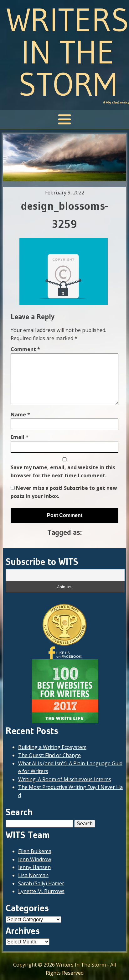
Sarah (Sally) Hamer (41, 883)
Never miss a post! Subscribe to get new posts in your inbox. (64, 492)
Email (19, 437)
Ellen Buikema (34, 851)
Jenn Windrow (34, 859)
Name (20, 414)
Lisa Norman (33, 875)
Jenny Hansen (34, 867)
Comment (25, 349)
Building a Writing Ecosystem (52, 747)
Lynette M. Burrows (41, 891)
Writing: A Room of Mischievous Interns (64, 779)
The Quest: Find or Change (49, 755)
